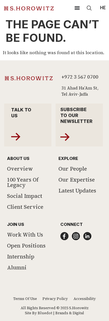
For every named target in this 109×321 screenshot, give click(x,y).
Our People (72, 168)
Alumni (17, 267)
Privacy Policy (55, 298)
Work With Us (25, 234)
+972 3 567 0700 (79, 76)
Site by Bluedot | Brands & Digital (54, 313)
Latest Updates (77, 190)
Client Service (25, 206)
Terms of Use (25, 298)
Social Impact (24, 196)
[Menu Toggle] (77, 8)
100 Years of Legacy (23, 182)
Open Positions (26, 245)
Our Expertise (76, 179)
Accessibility (85, 298)
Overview (20, 168)
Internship (20, 256)
